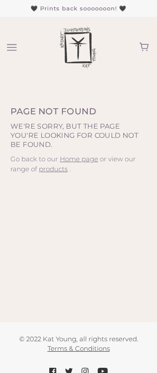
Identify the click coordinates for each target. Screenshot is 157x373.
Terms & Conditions (79, 348)
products (53, 169)
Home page (79, 159)
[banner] (77, 46)
